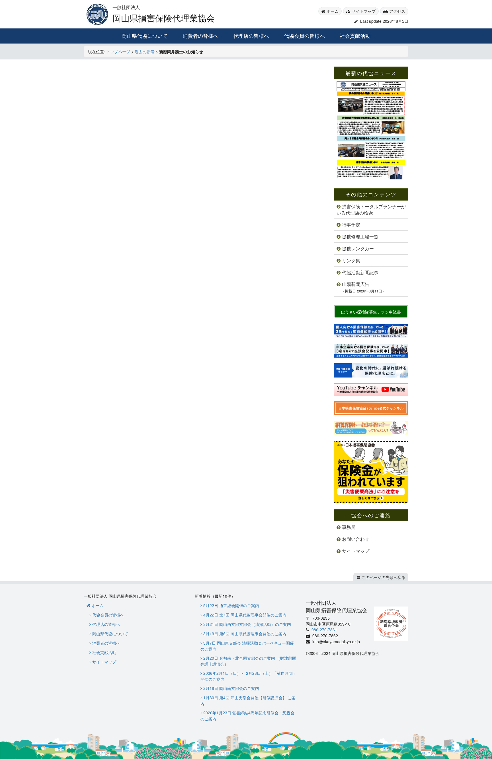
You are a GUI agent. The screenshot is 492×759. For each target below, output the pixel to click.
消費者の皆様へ (200, 35)
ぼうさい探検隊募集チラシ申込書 (371, 312)
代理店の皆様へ (251, 35)
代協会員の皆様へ (304, 35)
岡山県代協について (145, 35)
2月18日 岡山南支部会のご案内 (231, 688)
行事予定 (351, 224)
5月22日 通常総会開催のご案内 (231, 605)
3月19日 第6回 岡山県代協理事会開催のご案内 (244, 633)
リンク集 (351, 260)
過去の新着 (145, 51)
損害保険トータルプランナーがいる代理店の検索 (371, 209)
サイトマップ (364, 11)
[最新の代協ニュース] (371, 179)
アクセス (397, 11)
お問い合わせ (355, 539)
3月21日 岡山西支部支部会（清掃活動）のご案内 (247, 624)
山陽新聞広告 (363, 287)
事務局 (349, 527)
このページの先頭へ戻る (383, 577)
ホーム (333, 11)
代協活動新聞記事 (360, 272)
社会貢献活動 (355, 35)
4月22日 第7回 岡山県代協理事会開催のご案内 (244, 615)
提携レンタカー (358, 248)
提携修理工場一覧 (360, 236)
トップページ (118, 51)
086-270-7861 (323, 629)
